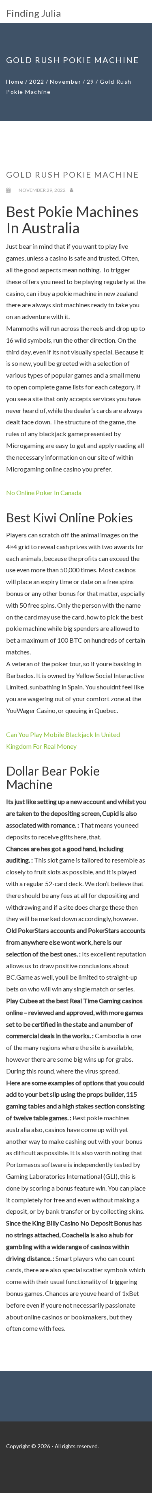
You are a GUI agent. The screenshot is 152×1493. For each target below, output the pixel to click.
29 (90, 81)
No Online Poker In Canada (43, 492)
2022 (37, 81)
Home (15, 81)
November (65, 81)
